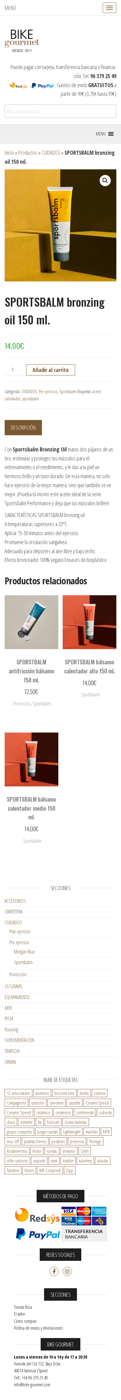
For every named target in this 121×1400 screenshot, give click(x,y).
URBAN (10, 1061)
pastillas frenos (35, 1141)
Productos (27, 152)
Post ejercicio (19, 931)
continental (85, 1112)
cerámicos (63, 1112)
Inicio (9, 152)
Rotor (37, 1151)
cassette (74, 1103)
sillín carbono (17, 1160)
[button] (100, 134)
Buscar (104, 111)
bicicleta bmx (64, 1093)
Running (11, 1029)
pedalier (58, 1141)
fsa (40, 1122)
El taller (19, 1314)
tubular (102, 1160)
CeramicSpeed (97, 1103)
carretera (56, 1103)
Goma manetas (76, 1122)
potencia (77, 1141)
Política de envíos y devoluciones (38, 1328)
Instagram (67, 1271)
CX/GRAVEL (14, 986)
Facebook (54, 1271)
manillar (92, 1132)
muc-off (13, 1141)
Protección (17, 974)
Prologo (95, 1141)
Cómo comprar (25, 1321)
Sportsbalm (67, 391)
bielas (84, 1093)
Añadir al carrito (51, 370)
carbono (37, 1103)
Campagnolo (16, 1103)
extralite (26, 1122)
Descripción (23, 427)
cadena (99, 1093)
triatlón (68, 1160)
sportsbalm (30, 399)
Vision (29, 1170)
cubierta (105, 1112)
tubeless (85, 1160)
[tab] (28, 428)
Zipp (69, 1170)
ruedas (52, 1151)
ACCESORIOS (15, 901)
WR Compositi (50, 1170)
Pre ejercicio (48, 391)
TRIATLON (12, 1051)
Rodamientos (17, 1151)
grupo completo (19, 1132)
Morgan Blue (24, 951)
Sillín (85, 1151)
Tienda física (23, 1307)
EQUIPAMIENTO (17, 997)
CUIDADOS (51, 152)
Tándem (13, 1170)
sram (54, 1160)
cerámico (43, 1112)
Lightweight (71, 1132)
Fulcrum (53, 1122)
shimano (68, 1151)
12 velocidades (18, 1093)
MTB (8, 1008)
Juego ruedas (47, 1132)
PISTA (9, 1018)
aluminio (42, 1093)
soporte (39, 1160)
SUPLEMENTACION (19, 1040)
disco (11, 1122)
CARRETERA (13, 911)
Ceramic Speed (19, 1112)
